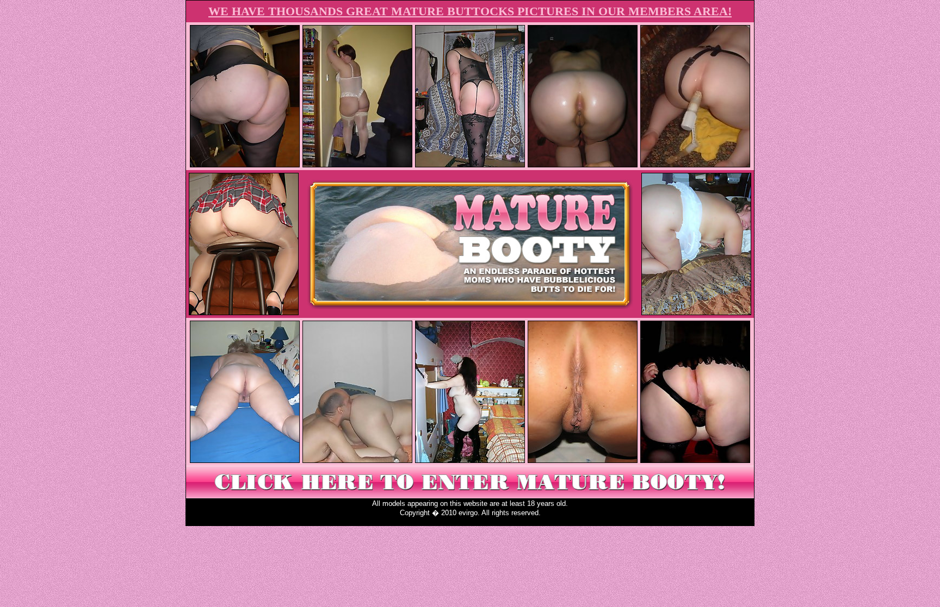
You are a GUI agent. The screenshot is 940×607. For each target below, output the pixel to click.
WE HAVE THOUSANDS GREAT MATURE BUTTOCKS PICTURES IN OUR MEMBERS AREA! (470, 11)
